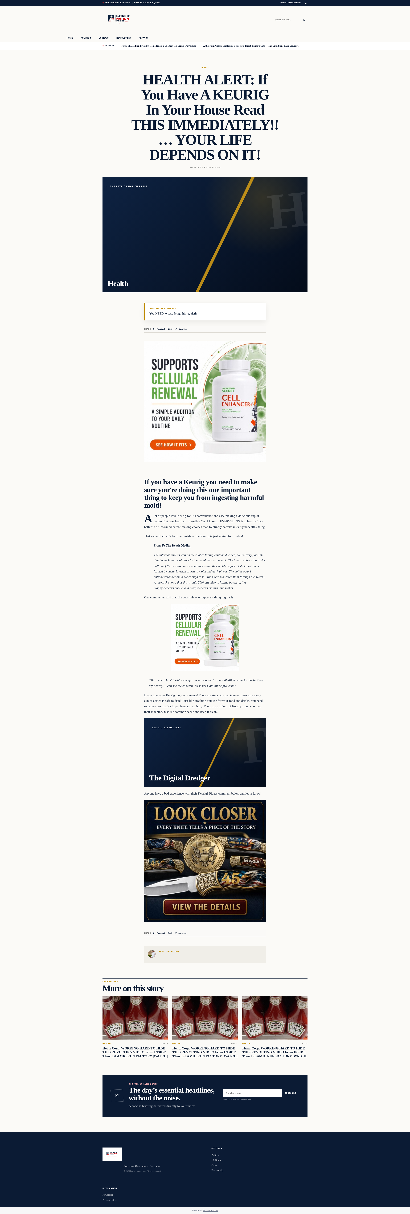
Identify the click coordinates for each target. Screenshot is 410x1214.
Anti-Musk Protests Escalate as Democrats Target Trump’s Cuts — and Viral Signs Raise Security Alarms (217, 46)
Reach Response (210, 1210)
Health (205, 68)
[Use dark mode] (305, 3)
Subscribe (290, 1093)
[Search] (304, 20)
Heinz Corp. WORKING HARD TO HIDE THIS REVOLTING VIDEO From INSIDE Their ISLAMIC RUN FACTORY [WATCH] (135, 1052)
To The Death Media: (176, 545)
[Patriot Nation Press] (119, 19)
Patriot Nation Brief (291, 3)
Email (170, 329)
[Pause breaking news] (305, 46)
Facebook (161, 329)
